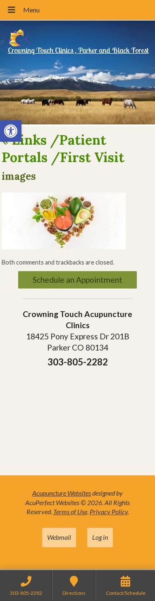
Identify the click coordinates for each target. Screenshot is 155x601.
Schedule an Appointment (77, 279)
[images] (64, 246)
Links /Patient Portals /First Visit (63, 148)
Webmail (59, 537)
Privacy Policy (109, 511)
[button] (10, 131)
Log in (100, 537)
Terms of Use (70, 511)
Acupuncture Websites (61, 493)
